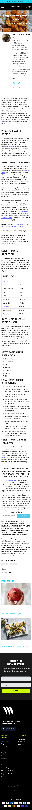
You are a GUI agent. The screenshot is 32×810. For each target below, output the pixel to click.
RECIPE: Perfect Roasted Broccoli (14, 643)
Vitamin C (6, 307)
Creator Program (6, 768)
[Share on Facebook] (6, 573)
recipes (13, 564)
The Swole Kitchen (11, 480)
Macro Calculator (23, 739)
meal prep (4, 457)
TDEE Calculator (23, 745)
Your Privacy (5, 758)
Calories (5, 281)
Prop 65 (3, 753)
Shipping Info (5, 756)
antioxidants (10, 147)
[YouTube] (14, 88)
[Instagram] (14, 83)
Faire (2, 777)
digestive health (6, 218)
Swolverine (18, 799)
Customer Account (6, 750)
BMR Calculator (22, 742)
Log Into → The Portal (7, 774)
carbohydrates (23, 211)
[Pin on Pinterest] (10, 573)
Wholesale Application (7, 771)
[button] (29, 7)
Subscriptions (5, 741)
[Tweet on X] (2, 573)
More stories (7, 581)
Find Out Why (8, 728)
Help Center (5, 744)
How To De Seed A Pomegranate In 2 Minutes (15, 609)
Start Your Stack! (24, 1)
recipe (4, 564)
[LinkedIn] (19, 83)
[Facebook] (24, 83)
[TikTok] (19, 88)
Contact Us (4, 747)
